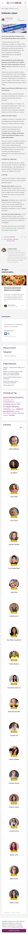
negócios (19, 409)
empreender (18, 402)
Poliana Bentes (14, 664)
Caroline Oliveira (14, 783)
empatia (12, 399)
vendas (12, 415)
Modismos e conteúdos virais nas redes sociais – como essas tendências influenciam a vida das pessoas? (13, 373)
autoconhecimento (13, 397)
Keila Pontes (14, 879)
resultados (14, 413)
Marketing (12, 236)
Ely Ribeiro (14, 473)
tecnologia (21, 413)
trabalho (5, 415)
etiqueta (13, 404)
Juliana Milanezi (14, 449)
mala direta (9, 239)
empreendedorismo (8, 401)
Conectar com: (8, 330)
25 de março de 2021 (13, 306)
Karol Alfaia (14, 496)
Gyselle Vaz (14, 735)
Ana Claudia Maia (14, 568)
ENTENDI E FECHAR (14, 930)
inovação (7, 407)
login (18, 324)
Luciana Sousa (9, 18)
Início (3, 8)
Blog (6, 8)
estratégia (6, 404)
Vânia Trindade (11, 305)
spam (13, 240)
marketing (15, 239)
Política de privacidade (17, 926)
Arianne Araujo (14, 807)
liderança (15, 407)
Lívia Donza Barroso (13, 688)
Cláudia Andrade (14, 544)
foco (18, 404)
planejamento (8, 411)
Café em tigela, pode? (8, 385)
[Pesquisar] (25, 3)
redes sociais (6, 413)
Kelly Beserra (14, 616)
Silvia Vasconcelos (14, 711)
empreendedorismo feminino (9, 402)
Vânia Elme (14, 592)
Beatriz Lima (14, 855)
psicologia (17, 411)
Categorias (7, 352)
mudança (13, 409)
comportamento (6, 399)
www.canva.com (15, 145)
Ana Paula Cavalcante (14, 640)
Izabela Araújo (14, 902)
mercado (9, 240)
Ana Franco (14, 520)
